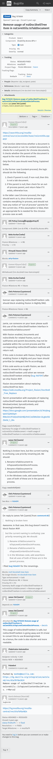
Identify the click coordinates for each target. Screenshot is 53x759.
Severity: (12, 52)
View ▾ (47, 10)
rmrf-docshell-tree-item (19, 572)
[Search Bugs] (37, 3)
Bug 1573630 (17, 16)
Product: (12, 38)
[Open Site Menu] (3, 3)
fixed (29, 76)
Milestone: (11, 64)
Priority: (12, 49)
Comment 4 (12, 510)
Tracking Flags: (8, 70)
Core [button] (20, 38)
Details (40, 110)
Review (48, 110)
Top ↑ (5, 750)
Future (35, 67)
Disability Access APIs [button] (26, 41)
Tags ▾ (34, 116)
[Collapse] (48, 124)
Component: (11, 41)
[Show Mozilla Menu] (9, 3)
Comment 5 (12, 616)
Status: (13, 62)
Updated (11, 224)
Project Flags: (10, 67)
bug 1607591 (37, 375)
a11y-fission (13, 258)
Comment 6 (12, 668)
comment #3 (43, 515)
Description (12, 127)
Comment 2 (12, 318)
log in (15, 735)
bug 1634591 (14, 566)
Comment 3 (12, 445)
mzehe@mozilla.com (23, 674)
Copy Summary (32, 10)
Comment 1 (12, 294)
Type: (14, 45)
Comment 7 (12, 699)
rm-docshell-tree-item (26, 575)
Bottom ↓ (24, 116)
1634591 (15, 501)
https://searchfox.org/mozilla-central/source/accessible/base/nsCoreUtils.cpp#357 (26, 136)
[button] (46, 3)
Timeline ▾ (45, 116)
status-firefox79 (8, 723)
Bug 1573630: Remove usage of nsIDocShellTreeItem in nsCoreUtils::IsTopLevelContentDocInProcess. (24, 100)
